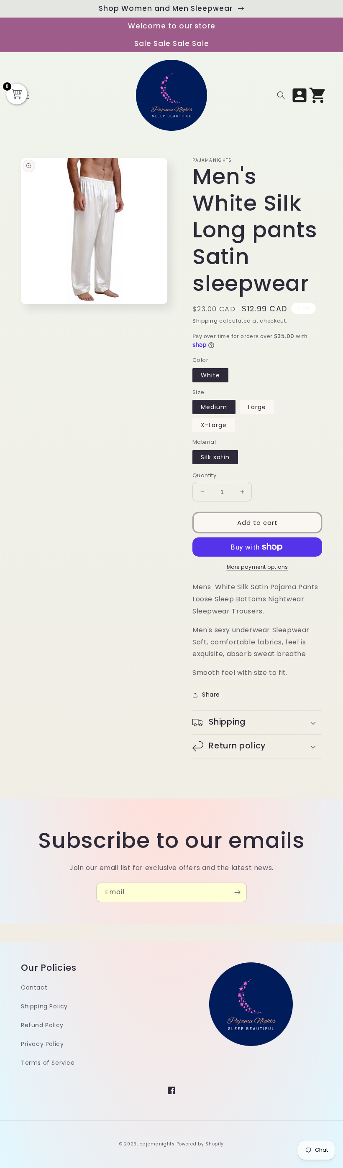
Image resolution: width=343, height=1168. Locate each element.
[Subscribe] (237, 892)
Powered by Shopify (200, 1144)
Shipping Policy (44, 1006)
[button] (281, 95)
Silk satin (215, 457)
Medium (214, 407)
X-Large (214, 425)
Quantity (204, 475)
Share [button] (211, 694)
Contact (34, 987)
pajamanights (156, 1144)
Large (257, 407)
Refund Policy (42, 1025)
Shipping (205, 320)
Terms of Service (48, 1063)
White (210, 375)
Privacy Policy (42, 1044)
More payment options (257, 566)
